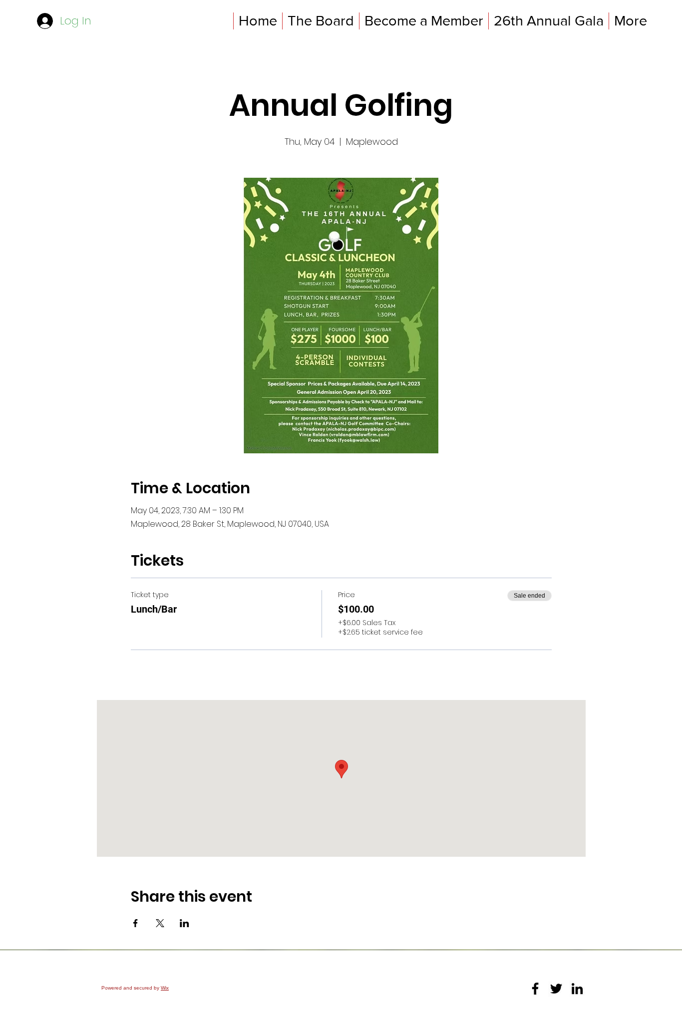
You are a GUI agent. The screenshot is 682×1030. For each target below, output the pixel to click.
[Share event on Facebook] (135, 923)
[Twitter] (556, 989)
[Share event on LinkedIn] (184, 923)
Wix (165, 988)
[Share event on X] (160, 923)
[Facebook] (535, 989)
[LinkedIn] (577, 989)
